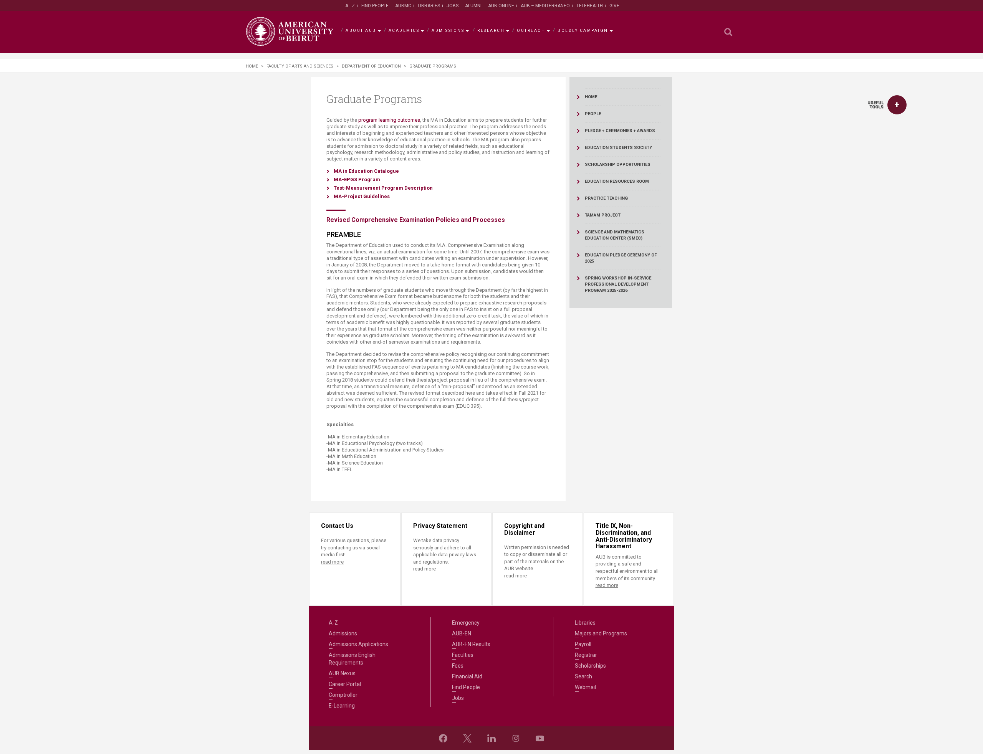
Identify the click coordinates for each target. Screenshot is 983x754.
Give (614, 5)
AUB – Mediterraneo (545, 5)
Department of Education (371, 66)
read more (332, 562)
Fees (457, 666)
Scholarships (590, 666)
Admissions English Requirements (352, 659)
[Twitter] (467, 738)
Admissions (448, 30)
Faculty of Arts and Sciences (299, 66)
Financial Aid (467, 676)
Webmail (585, 687)
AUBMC (403, 5)
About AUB (361, 30)
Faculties (462, 655)
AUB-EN (461, 633)
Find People (375, 5)
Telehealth (589, 5)
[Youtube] (540, 738)
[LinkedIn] (491, 738)
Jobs (452, 5)
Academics (404, 30)
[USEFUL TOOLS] (897, 104)
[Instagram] (515, 738)
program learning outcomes (389, 120)
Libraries (429, 5)
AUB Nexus (342, 673)
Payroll (583, 644)
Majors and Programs (601, 633)
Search (583, 676)
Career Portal (345, 684)
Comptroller (343, 695)
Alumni (473, 5)
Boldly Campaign (583, 30)
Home (252, 66)
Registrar (586, 655)
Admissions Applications (358, 644)
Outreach (531, 30)
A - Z (350, 5)
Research (491, 30)
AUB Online (501, 5)
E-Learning (342, 706)
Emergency (466, 623)
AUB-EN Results (471, 644)
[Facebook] (443, 738)
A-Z (333, 623)
